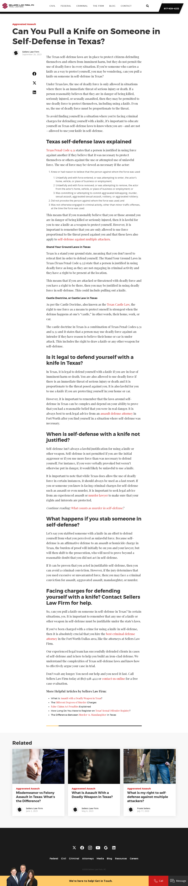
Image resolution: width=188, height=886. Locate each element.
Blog (112, 6)
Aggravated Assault (24, 24)
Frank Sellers (143, 808)
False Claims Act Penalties (64, 706)
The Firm (98, 6)
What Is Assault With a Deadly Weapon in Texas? (92, 795)
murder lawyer (98, 495)
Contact (126, 6)
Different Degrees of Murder (71, 702)
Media (100, 858)
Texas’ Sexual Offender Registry (112, 710)
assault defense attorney (116, 413)
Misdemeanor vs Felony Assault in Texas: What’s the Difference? (35, 797)
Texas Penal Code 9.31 (60, 150)
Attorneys (88, 858)
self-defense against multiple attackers (84, 239)
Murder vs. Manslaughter (92, 714)
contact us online (113, 679)
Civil (52, 6)
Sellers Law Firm (34, 808)
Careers (134, 858)
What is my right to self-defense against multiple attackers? (147, 797)
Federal (66, 6)
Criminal (82, 6)
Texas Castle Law (118, 304)
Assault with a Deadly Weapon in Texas (81, 698)
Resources (121, 858)
